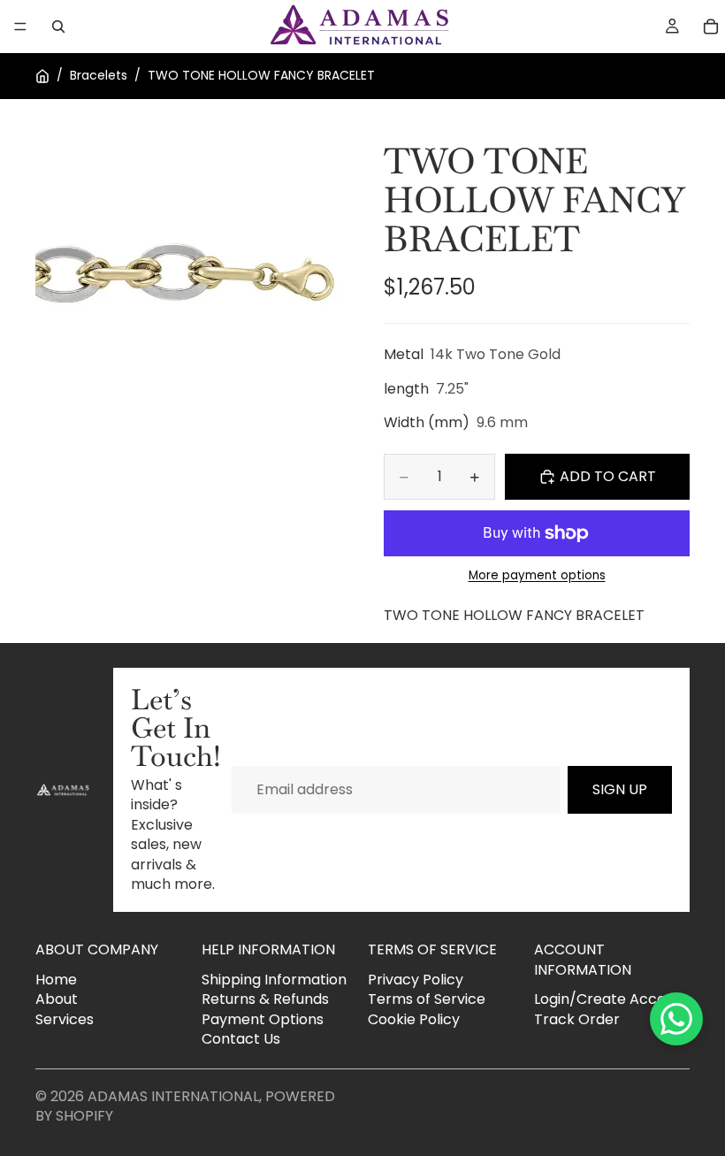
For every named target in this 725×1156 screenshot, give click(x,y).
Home (56, 979)
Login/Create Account (611, 999)
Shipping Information (274, 979)
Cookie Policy (414, 1019)
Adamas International (173, 1096)
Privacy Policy (415, 979)
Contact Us (241, 1039)
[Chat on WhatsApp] (676, 1018)
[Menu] (20, 26)
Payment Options (263, 1019)
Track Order (577, 1019)
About (56, 999)
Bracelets (98, 75)
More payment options (537, 576)
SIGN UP (619, 789)
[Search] (58, 26)
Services (64, 1019)
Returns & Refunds (265, 999)
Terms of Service (426, 999)
